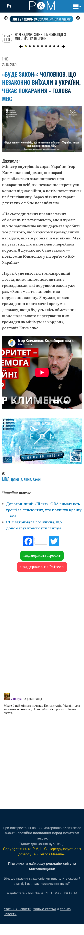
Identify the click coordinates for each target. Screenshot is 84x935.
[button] (21, 46)
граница (16, 479)
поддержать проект (42, 555)
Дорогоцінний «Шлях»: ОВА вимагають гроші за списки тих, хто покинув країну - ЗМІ (44, 510)
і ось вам (47, 883)
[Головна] (42, 5)
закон (37, 479)
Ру (9, 6)
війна (27, 479)
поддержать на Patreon (42, 567)
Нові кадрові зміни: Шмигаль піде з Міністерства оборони (40, 36)
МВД (6, 479)
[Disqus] (42, 630)
